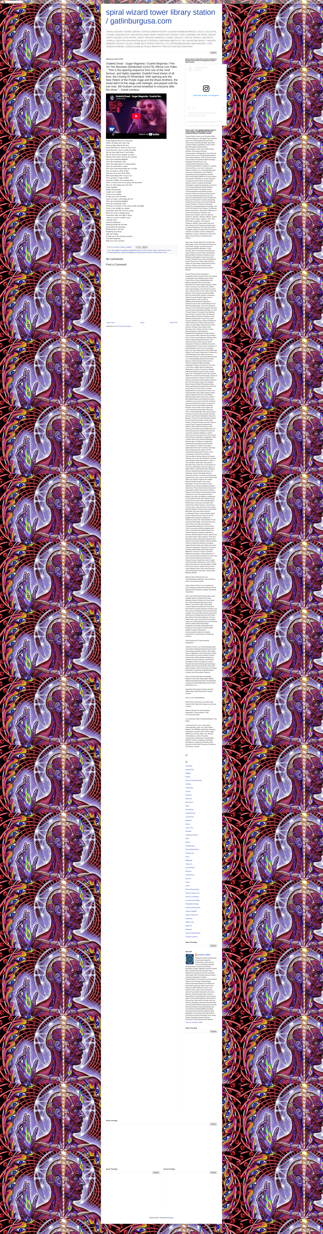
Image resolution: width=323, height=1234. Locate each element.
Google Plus (189, 769)
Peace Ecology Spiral (192, 907)
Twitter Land (189, 922)
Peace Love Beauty (192, 897)
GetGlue (188, 784)
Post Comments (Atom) (123, 326)
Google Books (190, 813)
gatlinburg (126, 250)
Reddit (187, 777)
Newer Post (111, 323)
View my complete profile (194, 1022)
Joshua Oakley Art (191, 915)
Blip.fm (187, 842)
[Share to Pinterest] (146, 247)
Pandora (188, 871)
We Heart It (189, 802)
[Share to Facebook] (144, 247)
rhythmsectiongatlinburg (128, 252)
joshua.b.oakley (208, 122)
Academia (188, 918)
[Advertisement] (201, 1074)
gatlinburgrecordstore (135, 250)
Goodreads (189, 788)
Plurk (187, 838)
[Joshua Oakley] (186, 762)
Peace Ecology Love (192, 893)
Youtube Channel (191, 937)
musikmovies (161, 250)
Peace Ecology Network (193, 780)
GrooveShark (190, 867)
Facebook (188, 766)
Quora (187, 824)
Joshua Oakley (193, 122)
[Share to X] (141, 247)
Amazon (188, 878)
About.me (188, 799)
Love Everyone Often (192, 900)
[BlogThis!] (139, 247)
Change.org (189, 853)
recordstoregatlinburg (113, 252)
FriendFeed (189, 809)
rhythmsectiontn (158, 252)
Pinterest (188, 926)
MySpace (188, 820)
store (165, 252)
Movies (145, 250)
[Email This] (137, 247)
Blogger (188, 773)
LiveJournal (189, 817)
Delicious (188, 795)
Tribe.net (188, 864)
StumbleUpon (190, 846)
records (168, 250)
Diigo (187, 806)
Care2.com (189, 828)
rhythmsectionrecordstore (144, 252)
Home (142, 323)
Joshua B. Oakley (204, 955)
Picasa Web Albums (192, 849)
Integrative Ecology (192, 904)
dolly (113, 250)
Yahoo (187, 882)
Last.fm (187, 791)
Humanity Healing (191, 835)
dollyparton (118, 250)
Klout (187, 857)
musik (154, 250)
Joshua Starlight (191, 911)
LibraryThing (189, 875)
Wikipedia (188, 860)
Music (150, 250)
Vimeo (187, 886)
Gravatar (188, 831)
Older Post (173, 323)
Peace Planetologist (192, 889)
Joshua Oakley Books (192, 933)
